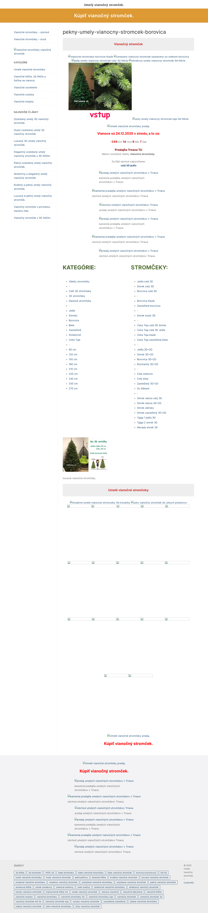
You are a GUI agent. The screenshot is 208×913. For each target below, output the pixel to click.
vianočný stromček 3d (151, 896)
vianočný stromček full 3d (28, 901)
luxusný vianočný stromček (155, 877)
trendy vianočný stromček (29, 892)
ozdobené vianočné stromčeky (97, 882)
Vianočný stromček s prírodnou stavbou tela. (32, 208)
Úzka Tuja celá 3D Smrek (151, 325)
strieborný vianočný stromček (144, 887)
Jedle (72, 310)
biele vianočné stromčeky (91, 872)
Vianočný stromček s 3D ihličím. (32, 217)
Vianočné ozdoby (24, 94)
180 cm (73, 364)
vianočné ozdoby (24, 896)
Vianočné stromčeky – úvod (30, 39)
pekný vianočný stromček (163, 882)
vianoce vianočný (110, 892)
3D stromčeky (77, 295)
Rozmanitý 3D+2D (147, 364)
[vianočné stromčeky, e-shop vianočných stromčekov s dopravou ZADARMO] (33, 52)
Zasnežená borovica (148, 305)
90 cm (72, 349)
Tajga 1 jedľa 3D (146, 417)
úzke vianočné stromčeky (58, 906)
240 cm (73, 378)
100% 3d (49, 872)
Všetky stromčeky (79, 281)
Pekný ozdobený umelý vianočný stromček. (33, 164)
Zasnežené (75, 330)
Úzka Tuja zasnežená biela (152, 339)
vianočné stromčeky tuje (101, 896)
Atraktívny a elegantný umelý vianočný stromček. (30, 175)
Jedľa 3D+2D (144, 349)
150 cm (73, 359)
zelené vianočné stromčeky (143, 901)
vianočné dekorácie (132, 892)
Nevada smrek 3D (147, 427)
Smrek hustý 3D (146, 315)
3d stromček (34, 872)
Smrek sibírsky (145, 407)
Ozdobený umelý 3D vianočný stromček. (31, 121)
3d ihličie (20, 872)
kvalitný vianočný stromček (123, 877)
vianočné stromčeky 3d (73, 896)
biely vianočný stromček (120, 872)
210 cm (73, 368)
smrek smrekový (43, 887)
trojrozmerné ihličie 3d (57, 892)
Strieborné (75, 334)
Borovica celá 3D (147, 291)
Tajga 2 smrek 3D (147, 422)
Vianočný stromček (128, 44)
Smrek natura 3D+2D (149, 403)
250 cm (73, 383)
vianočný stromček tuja (57, 901)
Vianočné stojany (24, 101)
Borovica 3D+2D (146, 359)
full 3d (163, 872)
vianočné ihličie (154, 892)
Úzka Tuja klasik (146, 334)
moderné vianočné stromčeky (30, 882)
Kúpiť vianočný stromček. (104, 15)
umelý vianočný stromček (84, 892)
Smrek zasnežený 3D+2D (151, 412)
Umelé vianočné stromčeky (128, 490)
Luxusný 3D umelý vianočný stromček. (30, 142)
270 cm (73, 388)
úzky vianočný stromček (87, 906)
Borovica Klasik (146, 300)
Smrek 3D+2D (145, 354)
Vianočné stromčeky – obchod (31, 32)
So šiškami (143, 388)
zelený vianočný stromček (29, 906)
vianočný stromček (126, 896)
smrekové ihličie (23, 887)
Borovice (74, 320)
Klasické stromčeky (80, 300)
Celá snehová (145, 373)
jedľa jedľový (81, 877)
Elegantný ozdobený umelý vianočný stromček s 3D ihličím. (32, 153)
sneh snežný (84, 887)
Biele (71, 325)
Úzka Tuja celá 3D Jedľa (151, 330)
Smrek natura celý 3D (149, 398)
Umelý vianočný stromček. (104, 5)
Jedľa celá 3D (145, 281)
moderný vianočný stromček (63, 882)
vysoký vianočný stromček (86, 901)
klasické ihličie (99, 877)
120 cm (73, 354)
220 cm (73, 373)
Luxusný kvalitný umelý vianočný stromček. (33, 197)
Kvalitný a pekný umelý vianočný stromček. (32, 186)
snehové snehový (64, 887)
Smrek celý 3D (145, 286)
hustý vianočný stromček (58, 877)
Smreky (73, 315)
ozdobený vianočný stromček (131, 882)
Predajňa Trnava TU (128, 150)
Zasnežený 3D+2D (147, 383)
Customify (189, 882)
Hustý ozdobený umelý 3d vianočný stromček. (29, 132)
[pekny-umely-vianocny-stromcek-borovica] (85, 470)
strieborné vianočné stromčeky (109, 887)
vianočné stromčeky (47, 896)
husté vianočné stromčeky (29, 877)
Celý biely (142, 378)
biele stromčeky (66, 872)
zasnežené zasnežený (114, 901)
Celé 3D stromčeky (80, 291)
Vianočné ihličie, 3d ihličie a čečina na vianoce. (30, 78)
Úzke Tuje (74, 339)
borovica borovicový (146, 872)
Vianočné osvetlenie (25, 87)
